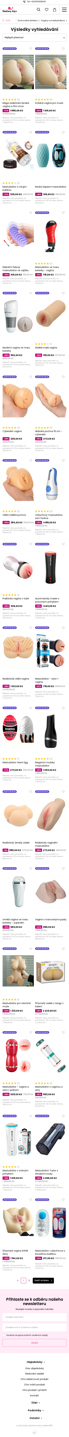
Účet (34, 1403)
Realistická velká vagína (16, 678)
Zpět (7, 20)
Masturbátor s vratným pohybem (15, 1172)
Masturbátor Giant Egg (15, 762)
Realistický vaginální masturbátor (46, 844)
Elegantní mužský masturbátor (45, 764)
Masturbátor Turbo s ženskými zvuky (46, 1172)
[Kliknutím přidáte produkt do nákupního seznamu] (30, 48)
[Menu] (64, 9)
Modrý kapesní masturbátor (50, 186)
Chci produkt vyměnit (34, 1390)
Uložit (34, 1342)
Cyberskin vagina (12, 431)
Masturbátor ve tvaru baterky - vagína (47, 269)
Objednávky (35, 1362)
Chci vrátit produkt (34, 1384)
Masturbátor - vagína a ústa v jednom (16, 1088)
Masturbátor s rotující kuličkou (15, 188)
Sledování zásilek (34, 1373)
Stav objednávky (34, 1368)
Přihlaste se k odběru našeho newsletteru (34, 1301)
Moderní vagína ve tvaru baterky (16, 349)
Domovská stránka (27, 20)
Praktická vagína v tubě (16, 598)
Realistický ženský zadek (16, 842)
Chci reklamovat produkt (34, 1379)
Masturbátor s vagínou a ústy (49, 1088)
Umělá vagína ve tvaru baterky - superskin (15, 921)
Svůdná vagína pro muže (49, 103)
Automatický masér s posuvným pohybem (47, 600)
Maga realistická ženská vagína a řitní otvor (16, 104)
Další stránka (41, 1280)
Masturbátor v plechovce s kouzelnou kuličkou (50, 1252)
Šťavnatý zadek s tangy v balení (49, 1005)
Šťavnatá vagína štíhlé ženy (15, 1252)
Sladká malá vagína (46, 347)
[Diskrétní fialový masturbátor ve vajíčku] (18, 236)
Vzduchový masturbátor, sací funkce (49, 516)
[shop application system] (34, 1432)
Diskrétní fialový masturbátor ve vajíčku (16, 269)
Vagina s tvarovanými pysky (50, 919)
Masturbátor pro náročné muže (17, 1005)
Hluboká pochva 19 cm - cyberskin (48, 433)
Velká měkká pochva (14, 515)
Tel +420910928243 (36, 1)
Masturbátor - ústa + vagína (47, 680)
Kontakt (34, 1395)
